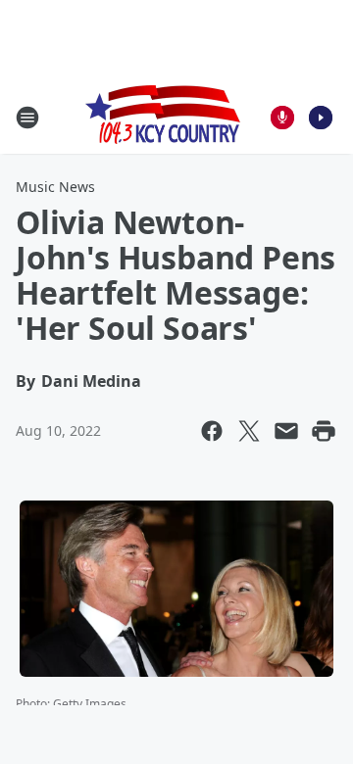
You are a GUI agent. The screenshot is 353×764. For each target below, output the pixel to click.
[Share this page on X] (249, 431)
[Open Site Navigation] (27, 117)
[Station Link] (162, 117)
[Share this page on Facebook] (212, 431)
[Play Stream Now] (320, 117)
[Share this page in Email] (286, 431)
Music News (55, 186)
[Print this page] (323, 431)
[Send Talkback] (282, 117)
